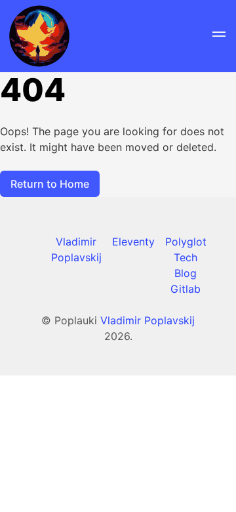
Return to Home (49, 183)
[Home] (39, 36)
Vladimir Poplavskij (147, 320)
